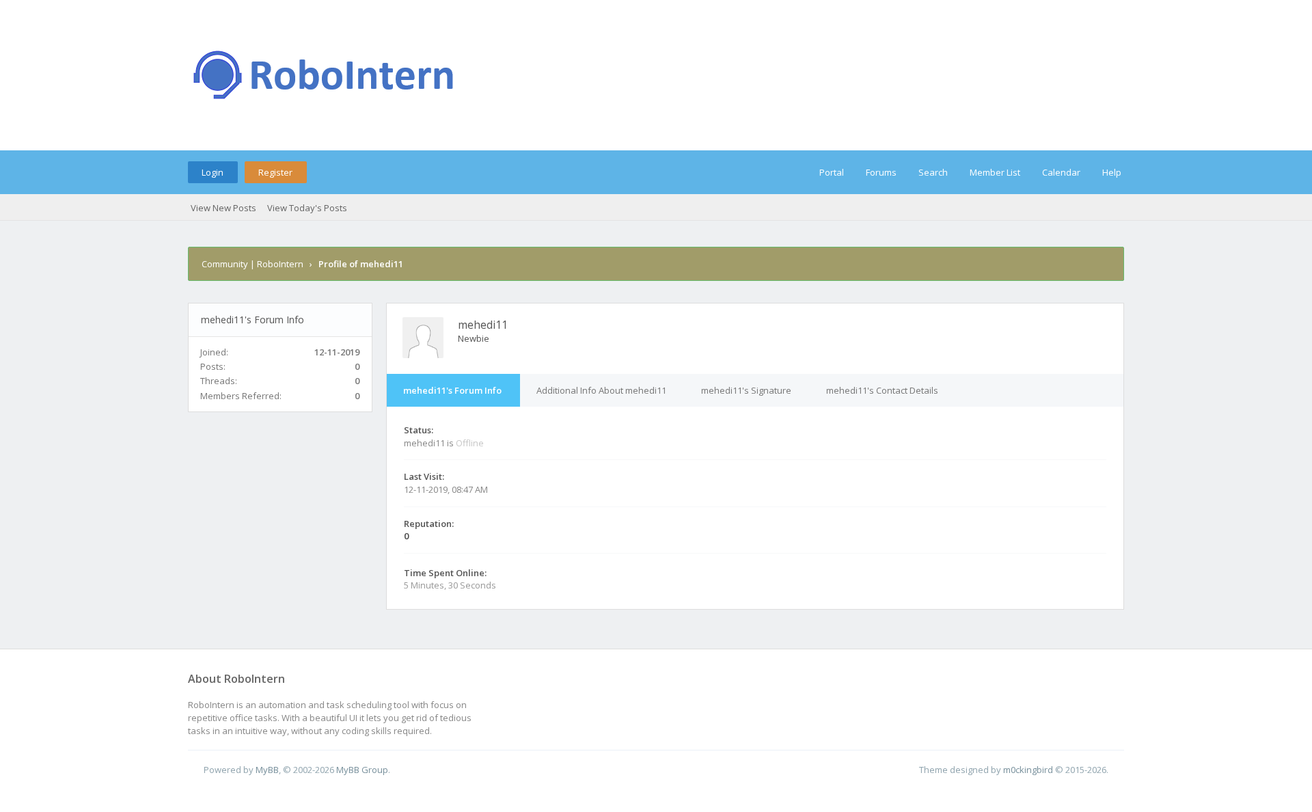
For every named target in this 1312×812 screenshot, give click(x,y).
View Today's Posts (307, 208)
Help (1111, 172)
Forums (881, 172)
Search (933, 172)
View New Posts (223, 208)
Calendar (1061, 172)
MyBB (267, 769)
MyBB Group (362, 769)
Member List (995, 172)
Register (275, 172)
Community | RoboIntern (252, 264)
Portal (831, 172)
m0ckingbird (1028, 769)
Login (212, 172)
